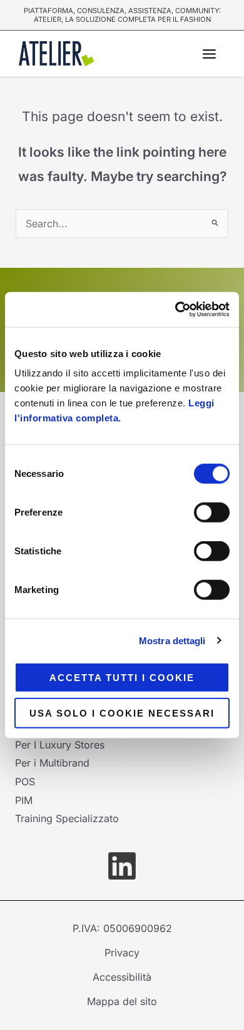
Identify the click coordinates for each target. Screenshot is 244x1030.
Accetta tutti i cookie (122, 677)
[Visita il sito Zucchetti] (122, 865)
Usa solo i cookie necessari (122, 712)
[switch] (212, 512)
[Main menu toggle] (209, 54)
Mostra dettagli (172, 640)
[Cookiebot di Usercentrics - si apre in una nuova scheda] (175, 310)
